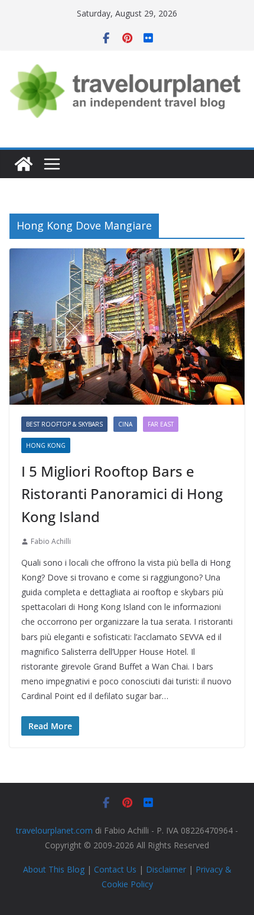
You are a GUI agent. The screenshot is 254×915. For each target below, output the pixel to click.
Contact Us (115, 869)
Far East (161, 424)
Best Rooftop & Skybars (64, 424)
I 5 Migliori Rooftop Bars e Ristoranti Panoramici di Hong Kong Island (122, 493)
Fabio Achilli (51, 541)
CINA (125, 424)
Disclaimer (166, 869)
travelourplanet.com (54, 830)
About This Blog (53, 869)
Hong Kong (46, 445)
